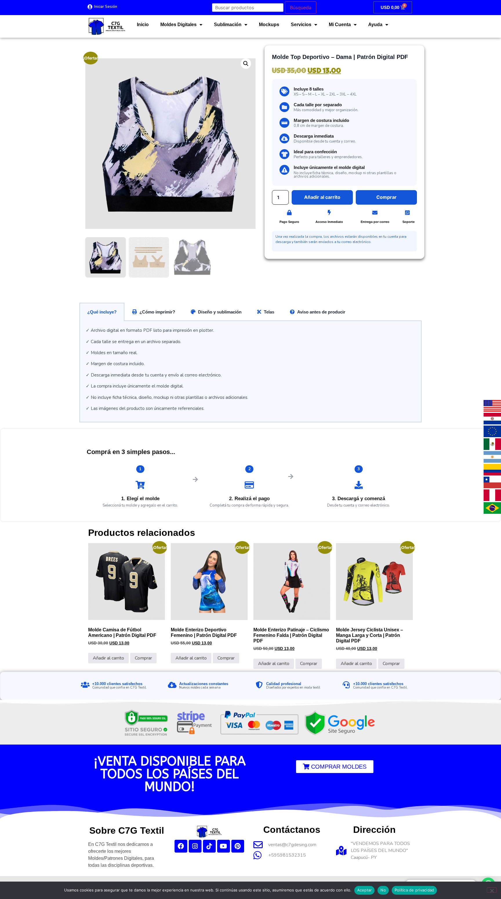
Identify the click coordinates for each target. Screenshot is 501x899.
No (383, 890)
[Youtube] (223, 846)
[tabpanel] (250, 371)
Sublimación (228, 24)
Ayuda (375, 24)
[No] (492, 890)
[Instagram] (195, 846)
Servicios (301, 24)
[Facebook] (181, 846)
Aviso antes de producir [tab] (321, 311)
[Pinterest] (237, 846)
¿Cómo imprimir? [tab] (157, 311)
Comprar (143, 658)
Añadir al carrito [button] (108, 658)
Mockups (269, 24)
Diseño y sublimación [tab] (220, 311)
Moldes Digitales (178, 24)
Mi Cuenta (340, 24)
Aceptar (364, 890)
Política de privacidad (414, 890)
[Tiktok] (209, 846)
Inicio (143, 24)
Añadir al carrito (322, 197)
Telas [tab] (269, 311)
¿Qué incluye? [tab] (102, 311)
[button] (246, 63)
